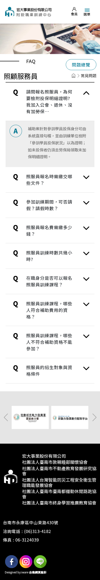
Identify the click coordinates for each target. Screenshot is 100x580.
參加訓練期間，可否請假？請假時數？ (49, 204)
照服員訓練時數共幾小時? (49, 255)
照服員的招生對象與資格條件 (49, 370)
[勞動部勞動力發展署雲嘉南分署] (31, 417)
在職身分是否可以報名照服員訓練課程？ (49, 281)
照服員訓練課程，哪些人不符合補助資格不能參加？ (49, 342)
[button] (94, 417)
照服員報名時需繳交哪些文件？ (49, 179)
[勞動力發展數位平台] (70, 417)
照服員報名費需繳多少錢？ (49, 230)
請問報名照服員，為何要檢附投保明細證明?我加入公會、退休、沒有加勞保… (49, 101)
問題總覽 (81, 64)
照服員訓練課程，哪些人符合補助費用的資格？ (49, 310)
